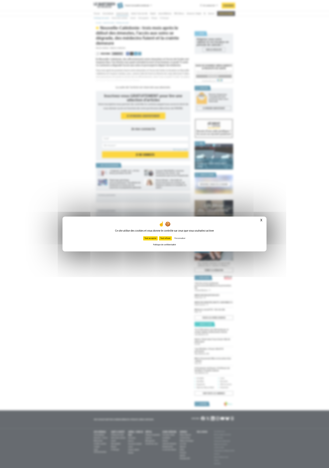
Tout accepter (150, 238)
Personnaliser (179, 238)
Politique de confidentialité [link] (164, 245)
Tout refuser (165, 238)
